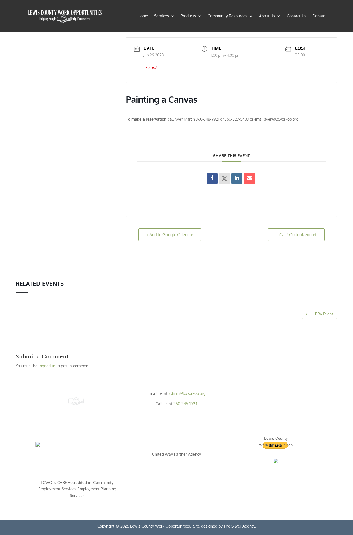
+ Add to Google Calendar (169, 234)
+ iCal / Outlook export (296, 234)
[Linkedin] (236, 178)
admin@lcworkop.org (187, 393)
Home (143, 15)
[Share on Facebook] (212, 178)
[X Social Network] (224, 178)
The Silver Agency (239, 526)
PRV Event (324, 314)
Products (188, 15)
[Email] (249, 178)
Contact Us (296, 15)
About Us (267, 15)
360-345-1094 (185, 403)
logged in (47, 365)
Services (161, 15)
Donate (318, 15)
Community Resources (227, 15)
